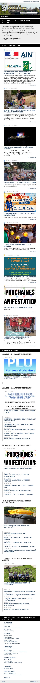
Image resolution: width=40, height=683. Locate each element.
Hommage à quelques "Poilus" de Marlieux (19, 591)
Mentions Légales (27, 1)
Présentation (8, 625)
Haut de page (33, 681)
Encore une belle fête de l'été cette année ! (20, 182)
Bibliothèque (8, 640)
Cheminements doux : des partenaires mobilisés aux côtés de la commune (17, 72)
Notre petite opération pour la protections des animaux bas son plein (19, 111)
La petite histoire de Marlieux (13, 675)
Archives (7, 678)
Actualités (9, 50)
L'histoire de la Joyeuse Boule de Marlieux (19, 595)
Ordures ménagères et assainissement (15, 652)
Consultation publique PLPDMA (15, 534)
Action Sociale (8, 668)
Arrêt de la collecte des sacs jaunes (17, 543)
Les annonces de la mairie (11, 638)
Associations (8, 650)
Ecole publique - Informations (13, 662)
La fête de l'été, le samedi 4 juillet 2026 (18, 494)
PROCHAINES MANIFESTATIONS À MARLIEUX (18, 308)
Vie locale (8, 88)
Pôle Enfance (8, 661)
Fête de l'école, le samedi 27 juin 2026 (17, 491)
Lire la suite (32, 85)
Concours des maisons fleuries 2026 (17, 439)
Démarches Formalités (10, 641)
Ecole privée (7, 659)
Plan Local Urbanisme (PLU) (12, 643)
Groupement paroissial (11, 653)
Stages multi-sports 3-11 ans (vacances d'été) (20, 277)
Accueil (3, 681)
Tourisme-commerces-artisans (13, 628)
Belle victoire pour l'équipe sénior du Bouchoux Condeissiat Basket (17, 338)
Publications (8, 636)
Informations (9, 255)
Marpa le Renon (8, 631)
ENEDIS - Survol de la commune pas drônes (19, 430)
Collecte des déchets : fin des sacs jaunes (19, 546)
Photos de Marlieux (10, 673)
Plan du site (36, 1)
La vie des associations (12, 286)
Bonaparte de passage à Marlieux (16, 609)
